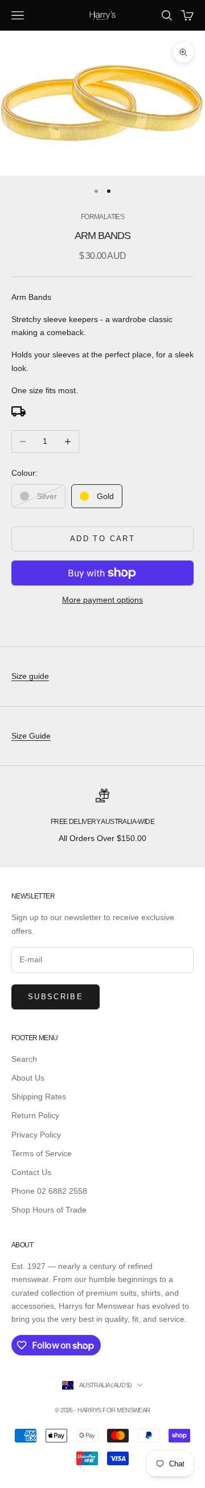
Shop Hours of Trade (49, 1209)
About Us (27, 1077)
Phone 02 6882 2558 (49, 1191)
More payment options (102, 599)
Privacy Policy (36, 1134)
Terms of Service (41, 1153)
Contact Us (31, 1172)
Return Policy (35, 1115)
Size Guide (31, 735)
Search (24, 1059)
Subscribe (55, 996)
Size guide (30, 676)
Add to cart (102, 538)
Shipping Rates (38, 1096)
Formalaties (102, 217)
